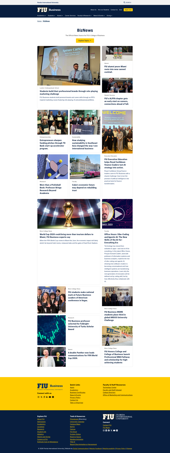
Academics (74, 390)
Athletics (40, 434)
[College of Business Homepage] (49, 9)
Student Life (41, 432)
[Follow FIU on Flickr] (117, 430)
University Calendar (77, 422)
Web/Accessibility (109, 448)
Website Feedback (96, 448)
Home (39, 21)
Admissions (41, 422)
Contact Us (114, 10)
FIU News (106, 428)
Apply (72, 387)
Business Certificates (77, 392)
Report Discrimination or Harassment (83, 444)
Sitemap (129, 448)
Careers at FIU (42, 439)
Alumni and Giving (43, 437)
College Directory (109, 392)
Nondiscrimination (76, 439)
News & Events (75, 395)
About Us (93, 10)
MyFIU (72, 427)
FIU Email (73, 432)
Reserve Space (75, 437)
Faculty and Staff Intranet (112, 390)
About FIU (40, 419)
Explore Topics (84, 41)
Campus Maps (75, 424)
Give (120, 10)
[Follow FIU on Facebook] (109, 430)
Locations (40, 427)
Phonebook (74, 419)
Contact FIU (107, 425)
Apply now (128, 10)
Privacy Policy (75, 398)
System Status (75, 434)
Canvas (72, 429)
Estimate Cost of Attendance (47, 442)
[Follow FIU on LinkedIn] (106, 430)
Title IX (72, 442)
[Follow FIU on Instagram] (104, 430)
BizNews (46, 21)
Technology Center (109, 387)
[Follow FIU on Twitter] (111, 430)
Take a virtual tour (76, 403)
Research (40, 429)
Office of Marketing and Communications (118, 395)
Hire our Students (103, 10)
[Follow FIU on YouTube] (114, 430)
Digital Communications (80, 448)
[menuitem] (41, 16)
